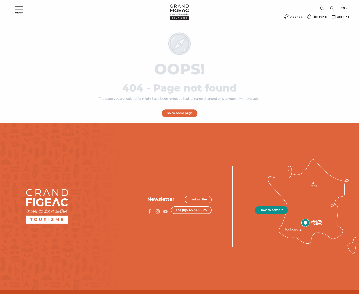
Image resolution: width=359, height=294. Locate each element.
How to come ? (271, 210)
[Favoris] (323, 8)
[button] (332, 8)
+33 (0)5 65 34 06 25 (191, 210)
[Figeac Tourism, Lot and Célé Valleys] (179, 14)
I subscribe (198, 199)
